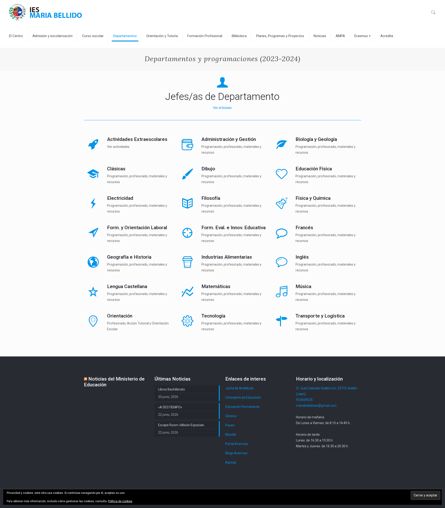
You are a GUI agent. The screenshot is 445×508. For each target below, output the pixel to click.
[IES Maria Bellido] (45, 12)
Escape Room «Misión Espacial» (181, 425)
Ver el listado (222, 108)
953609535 (304, 400)
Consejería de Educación (243, 397)
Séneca (230, 416)
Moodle (230, 434)
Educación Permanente (242, 407)
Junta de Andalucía (239, 388)
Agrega (230, 462)
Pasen (230, 425)
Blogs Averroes (236, 453)
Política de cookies (120, 501)
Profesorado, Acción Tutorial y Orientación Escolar (138, 326)
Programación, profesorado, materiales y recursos (231, 149)
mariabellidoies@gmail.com (316, 405)
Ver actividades (118, 147)
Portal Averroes (236, 444)
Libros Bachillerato (171, 389)
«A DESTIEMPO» (170, 407)
